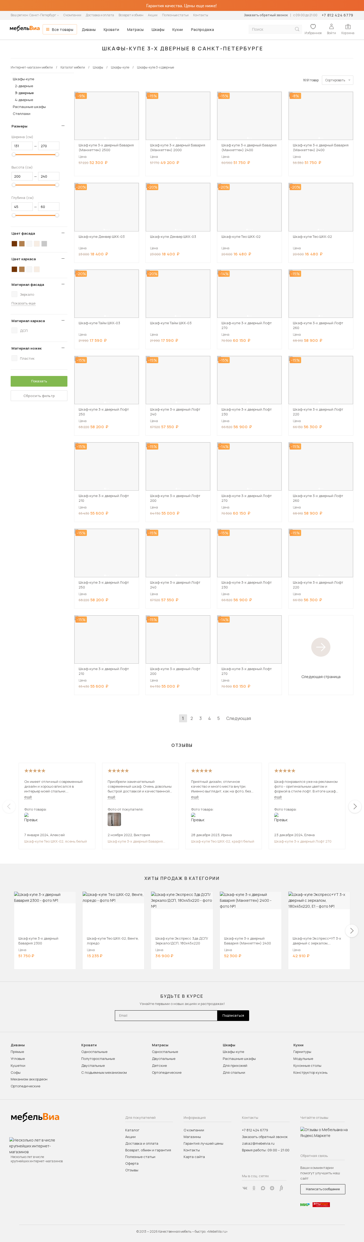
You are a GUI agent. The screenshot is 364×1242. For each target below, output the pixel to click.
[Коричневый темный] (14, 244)
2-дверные (24, 85)
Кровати (111, 29)
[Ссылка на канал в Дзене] (272, 1188)
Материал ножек (26, 348)
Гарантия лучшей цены (203, 1143)
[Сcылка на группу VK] (245, 1188)
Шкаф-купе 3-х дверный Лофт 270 (302, 841)
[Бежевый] (37, 244)
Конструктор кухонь (310, 1072)
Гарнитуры (302, 1051)
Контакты (200, 15)
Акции (152, 15)
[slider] (14, 154)
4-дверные (24, 99)
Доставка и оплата (100, 15)
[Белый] (29, 244)
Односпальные (94, 1051)
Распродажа (202, 29)
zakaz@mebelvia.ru (258, 1143)
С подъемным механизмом (104, 1072)
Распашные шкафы (29, 106)
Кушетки (18, 1065)
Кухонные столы (307, 1065)
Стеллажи (21, 113)
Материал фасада (27, 284)
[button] (105, 138)
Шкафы (158, 29)
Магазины (192, 1136)
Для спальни (234, 1072)
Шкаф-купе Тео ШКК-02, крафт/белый (222, 841)
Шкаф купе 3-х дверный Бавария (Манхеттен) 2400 (135, 841)
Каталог (132, 1130)
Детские (159, 1065)
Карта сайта (194, 1156)
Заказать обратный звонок (266, 15)
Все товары (62, 29)
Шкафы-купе (23, 79)
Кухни (177, 29)
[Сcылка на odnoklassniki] (254, 1188)
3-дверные (24, 92)
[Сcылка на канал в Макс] (263, 1188)
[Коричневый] (22, 244)
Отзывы (131, 1170)
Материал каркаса (28, 320)
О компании (72, 15)
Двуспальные (93, 1065)
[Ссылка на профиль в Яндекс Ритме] (281, 1188)
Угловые (18, 1058)
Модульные (303, 1058)
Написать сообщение (323, 1189)
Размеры (19, 126)
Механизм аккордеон (29, 1079)
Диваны (89, 29)
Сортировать (335, 80)
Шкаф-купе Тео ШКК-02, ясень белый (55, 841)
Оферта (132, 1163)
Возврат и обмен (131, 15)
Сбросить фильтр (39, 395)
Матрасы (135, 29)
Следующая (238, 718)
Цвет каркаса (23, 259)
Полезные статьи (175, 15)
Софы (16, 1072)
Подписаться (233, 1015)
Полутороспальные (98, 1058)
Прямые (17, 1051)
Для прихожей (235, 1065)
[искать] (297, 29)
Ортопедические (25, 1086)
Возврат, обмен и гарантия (148, 1150)
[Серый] (44, 244)
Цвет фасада (23, 233)
